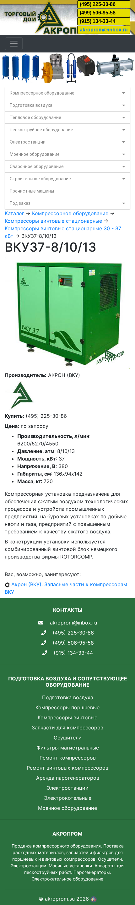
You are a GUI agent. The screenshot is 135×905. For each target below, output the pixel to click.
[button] (10, 68)
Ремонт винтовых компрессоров (67, 768)
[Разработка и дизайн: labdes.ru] (93, 899)
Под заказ (20, 203)
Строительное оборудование (40, 178)
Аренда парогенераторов (67, 778)
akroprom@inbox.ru (104, 29)
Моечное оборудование (35, 154)
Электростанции (28, 141)
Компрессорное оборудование (42, 92)
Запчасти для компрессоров (67, 727)
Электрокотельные (67, 798)
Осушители (68, 737)
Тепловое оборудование (35, 117)
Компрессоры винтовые (67, 717)
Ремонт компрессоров (68, 758)
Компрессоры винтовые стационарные (53, 221)
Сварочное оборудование (37, 166)
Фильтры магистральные (67, 747)
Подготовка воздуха (31, 105)
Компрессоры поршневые (67, 707)
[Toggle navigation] (14, 43)
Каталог (14, 213)
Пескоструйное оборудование (41, 129)
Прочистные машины (32, 191)
